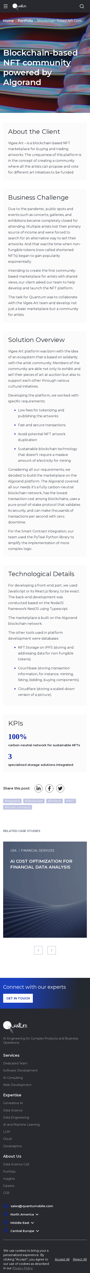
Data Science (13, 1110)
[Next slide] (52, 950)
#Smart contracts (17, 807)
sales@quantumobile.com (32, 1206)
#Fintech (54, 801)
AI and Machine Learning (21, 1124)
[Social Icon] (38, 788)
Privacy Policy (22, 1268)
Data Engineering (16, 1117)
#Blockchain (34, 801)
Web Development (17, 1085)
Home (8, 21)
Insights (9, 1179)
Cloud (7, 1139)
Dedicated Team (15, 1063)
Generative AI (13, 1103)
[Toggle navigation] (6, 6)
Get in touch (18, 998)
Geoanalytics (12, 1146)
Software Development (20, 1070)
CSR (6, 1193)
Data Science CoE (16, 1164)
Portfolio (9, 1172)
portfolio (25, 21)
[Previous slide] (38, 950)
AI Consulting (13, 1078)
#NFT (70, 801)
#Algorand (12, 801)
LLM (6, 1132)
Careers (8, 1186)
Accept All (62, 1259)
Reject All (80, 1259)
